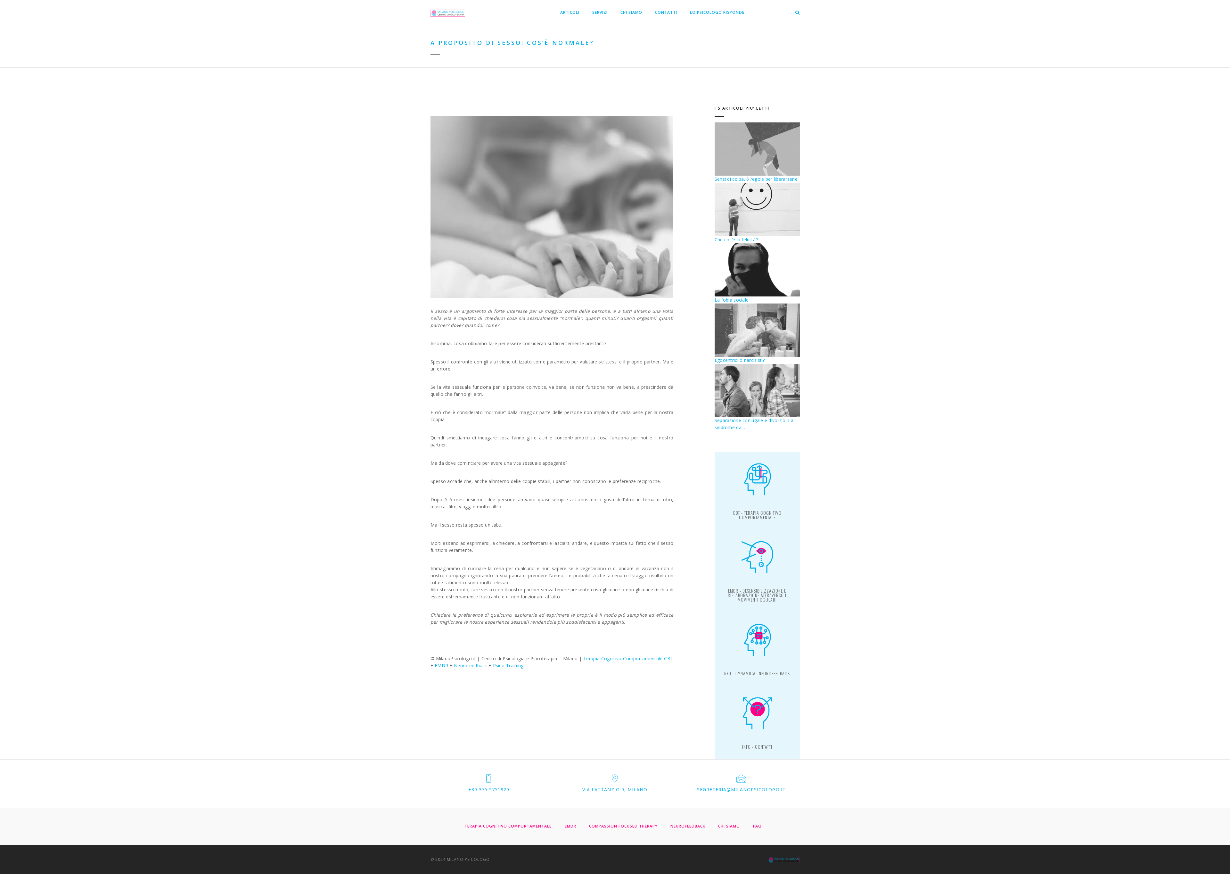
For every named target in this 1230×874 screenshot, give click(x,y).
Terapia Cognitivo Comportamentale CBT (628, 658)
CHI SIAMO (631, 12)
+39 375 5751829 (488, 790)
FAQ (757, 826)
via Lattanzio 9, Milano (614, 790)
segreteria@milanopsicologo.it (741, 790)
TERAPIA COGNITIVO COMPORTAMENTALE (508, 826)
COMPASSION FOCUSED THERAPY (623, 826)
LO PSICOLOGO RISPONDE (717, 12)
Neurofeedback (470, 665)
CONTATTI (666, 12)
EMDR (441, 665)
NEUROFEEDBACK (687, 826)
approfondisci (757, 515)
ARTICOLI (569, 12)
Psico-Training (508, 665)
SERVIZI (600, 12)
